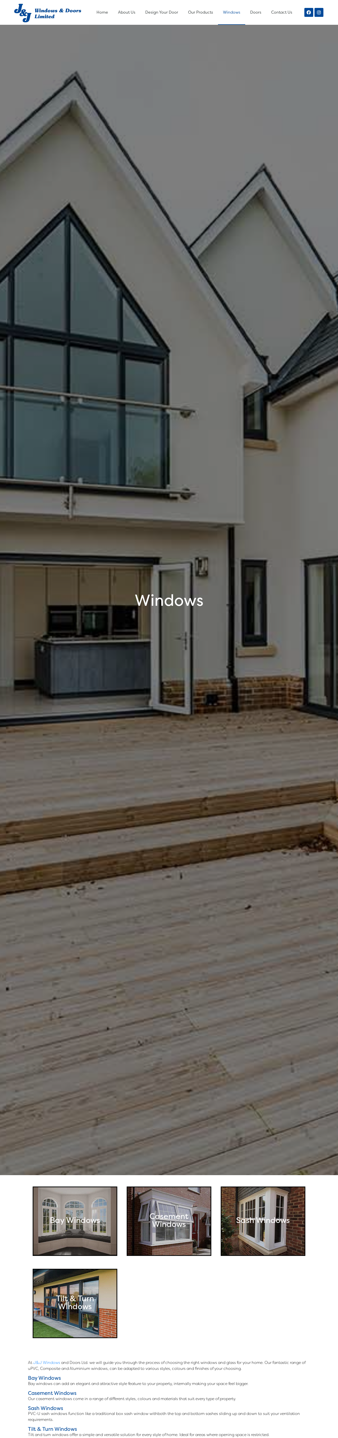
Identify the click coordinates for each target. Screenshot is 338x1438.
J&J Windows (46, 1362)
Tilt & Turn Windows (52, 1429)
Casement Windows (52, 1393)
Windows (231, 12)
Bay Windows (44, 1378)
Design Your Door (161, 12)
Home (102, 12)
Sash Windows (45, 1408)
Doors (255, 12)
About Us (126, 12)
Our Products (200, 12)
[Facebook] (308, 12)
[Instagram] (318, 12)
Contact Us (281, 12)
